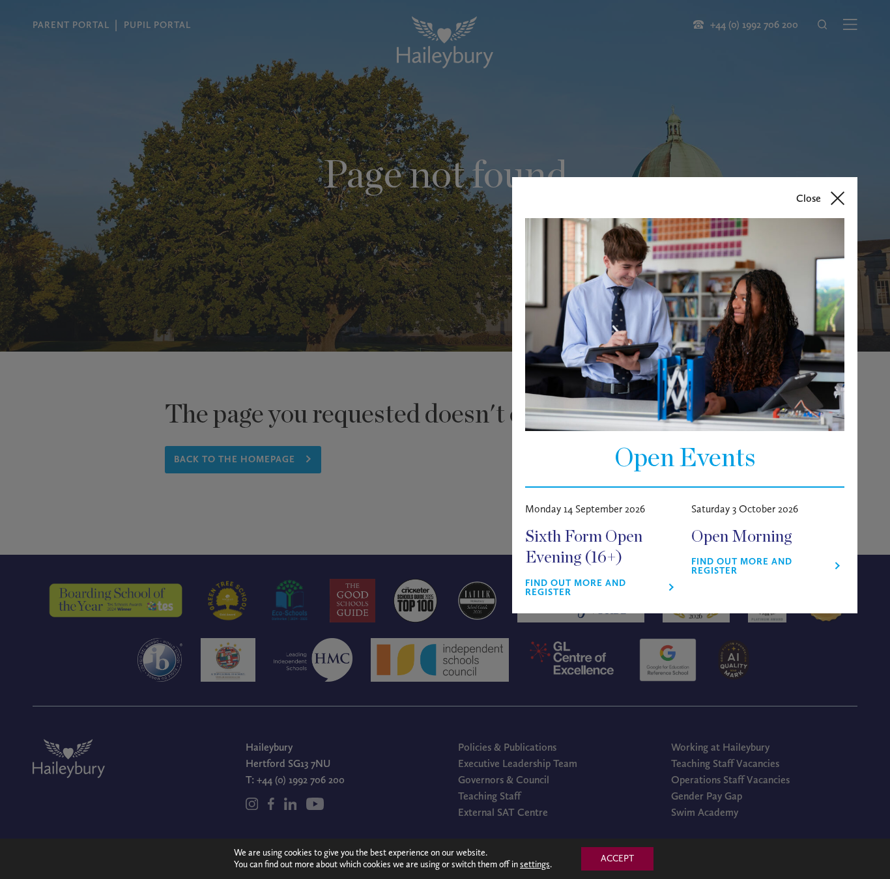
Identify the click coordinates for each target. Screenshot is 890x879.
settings (535, 864)
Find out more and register (575, 588)
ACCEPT (617, 858)
